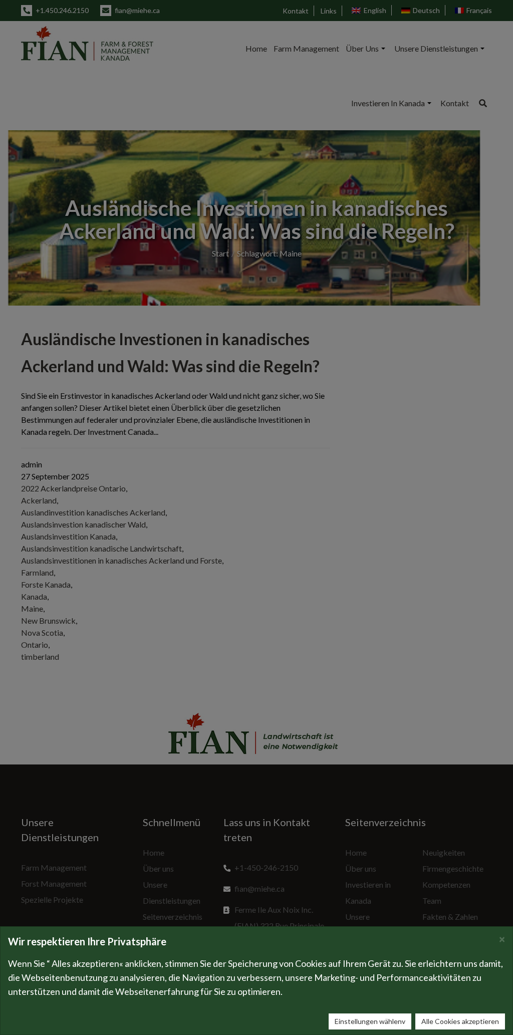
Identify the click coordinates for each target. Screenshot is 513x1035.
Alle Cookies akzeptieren (460, 1021)
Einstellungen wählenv (370, 1021)
